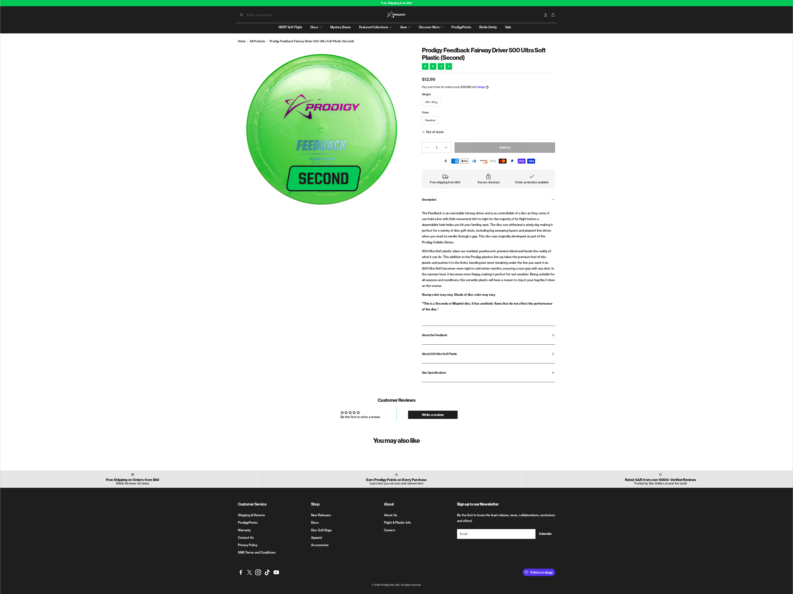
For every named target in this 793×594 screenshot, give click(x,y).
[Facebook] (241, 572)
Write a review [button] (433, 415)
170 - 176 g (431, 102)
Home (241, 41)
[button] (264, 15)
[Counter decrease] (427, 147)
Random (430, 120)
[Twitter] (249, 572)
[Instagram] (258, 572)
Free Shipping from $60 (396, 3)
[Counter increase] (446, 147)
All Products (257, 41)
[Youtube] (276, 572)
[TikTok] (267, 572)
